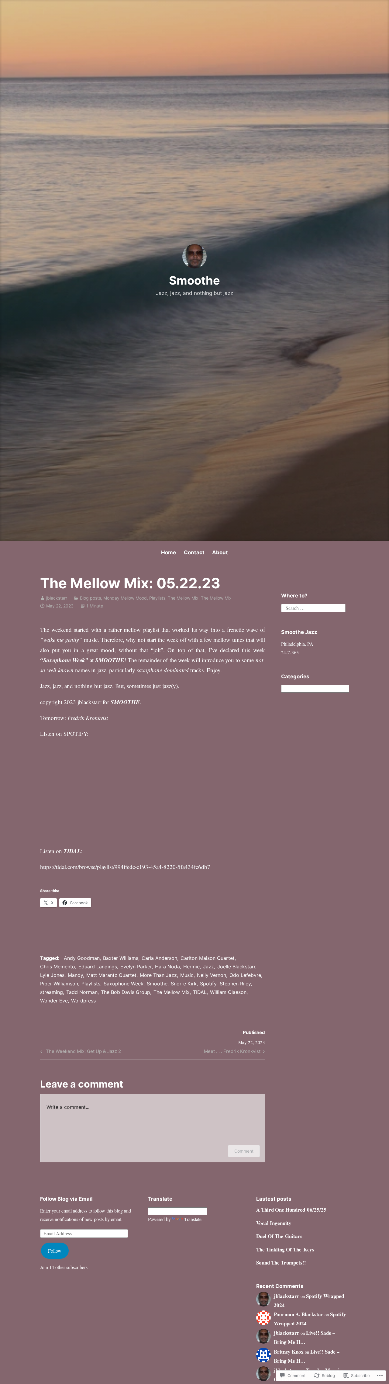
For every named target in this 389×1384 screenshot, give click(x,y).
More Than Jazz (158, 975)
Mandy (75, 975)
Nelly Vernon (211, 975)
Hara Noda (167, 967)
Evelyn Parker (136, 967)
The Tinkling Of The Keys (285, 1249)
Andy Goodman (82, 958)
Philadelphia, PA (297, 644)
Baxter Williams (120, 958)
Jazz (208, 967)
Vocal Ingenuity (273, 1223)
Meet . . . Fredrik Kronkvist (232, 1052)
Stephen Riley (235, 984)
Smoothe (194, 280)
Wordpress (83, 1001)
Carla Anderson (159, 958)
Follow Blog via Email (66, 1199)
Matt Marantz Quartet (111, 975)
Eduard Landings (97, 967)
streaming (51, 992)
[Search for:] (313, 607)
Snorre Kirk (184, 984)
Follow (54, 1250)
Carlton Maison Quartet (208, 958)
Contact (194, 552)
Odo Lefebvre (245, 975)
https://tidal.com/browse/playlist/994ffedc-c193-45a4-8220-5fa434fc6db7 (125, 866)
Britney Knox (289, 1351)
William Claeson (228, 992)
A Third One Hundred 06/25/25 (291, 1209)
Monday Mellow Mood (125, 597)
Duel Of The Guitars (279, 1236)
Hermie (191, 967)
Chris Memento (57, 967)
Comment (243, 1151)
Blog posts (90, 597)
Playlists (157, 597)
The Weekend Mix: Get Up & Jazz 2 (80, 1052)
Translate (192, 1219)
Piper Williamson (59, 984)
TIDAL (200, 992)
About (220, 552)
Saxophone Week (123, 984)
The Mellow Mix (183, 597)
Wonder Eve (54, 1001)
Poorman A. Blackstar (298, 1314)
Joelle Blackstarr (236, 967)
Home (168, 552)
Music (187, 975)
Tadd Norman (82, 992)
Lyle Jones (52, 975)
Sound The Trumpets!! (281, 1262)
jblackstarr (56, 597)
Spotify (208, 984)
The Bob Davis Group (125, 992)
